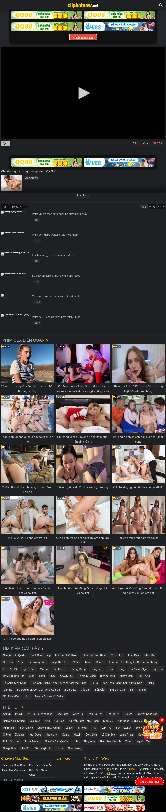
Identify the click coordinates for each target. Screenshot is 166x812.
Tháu (42, 675)
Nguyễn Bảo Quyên (14, 655)
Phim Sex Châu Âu (40, 765)
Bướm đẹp (126, 675)
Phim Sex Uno (11, 741)
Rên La (100, 662)
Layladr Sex (29, 669)
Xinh (31, 675)
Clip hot (111, 773)
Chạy (52, 675)
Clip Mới (25, 748)
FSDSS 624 (10, 669)
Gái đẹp (59, 720)
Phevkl (19, 713)
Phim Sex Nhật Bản (13, 765)
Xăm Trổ (106, 727)
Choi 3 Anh (117, 655)
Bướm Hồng (107, 675)
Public (150, 682)
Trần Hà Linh (94, 713)
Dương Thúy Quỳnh (49, 727)
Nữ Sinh (8, 662)
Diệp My (108, 720)
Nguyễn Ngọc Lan (146, 713)
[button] (83, 93)
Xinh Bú (7, 689)
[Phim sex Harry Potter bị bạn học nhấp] (15, 241)
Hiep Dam (134, 655)
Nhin (27, 696)
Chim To (78, 713)
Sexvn (7, 713)
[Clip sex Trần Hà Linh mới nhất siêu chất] (15, 303)
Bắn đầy (100, 689)
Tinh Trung (143, 675)
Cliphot (131, 769)
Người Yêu (143, 741)
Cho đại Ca (59, 669)
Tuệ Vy (127, 713)
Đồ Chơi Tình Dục (13, 675)
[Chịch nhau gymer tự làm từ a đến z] (15, 262)
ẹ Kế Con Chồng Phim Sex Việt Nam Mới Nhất (58, 682)
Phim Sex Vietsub (110, 741)
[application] (83, 93)
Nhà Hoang (74, 748)
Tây (94, 727)
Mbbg (75, 741)
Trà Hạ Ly (113, 713)
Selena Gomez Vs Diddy (49, 696)
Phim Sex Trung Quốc (38, 772)
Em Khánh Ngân (138, 669)
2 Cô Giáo (70, 689)
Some (65, 734)
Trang (142, 689)
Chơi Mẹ (149, 655)
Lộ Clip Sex (108, 734)
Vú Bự (44, 669)
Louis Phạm (127, 734)
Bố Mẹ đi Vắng (87, 675)
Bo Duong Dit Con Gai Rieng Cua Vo (38, 689)
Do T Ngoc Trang (41, 655)
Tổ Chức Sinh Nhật (14, 682)
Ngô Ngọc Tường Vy (130, 720)
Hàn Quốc (35, 734)
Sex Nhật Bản (43, 748)
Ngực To (158, 669)
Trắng (128, 741)
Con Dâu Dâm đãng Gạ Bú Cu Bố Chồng (133, 662)
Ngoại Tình (9, 748)
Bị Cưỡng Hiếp (37, 662)
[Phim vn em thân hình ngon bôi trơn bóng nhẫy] (15, 220)
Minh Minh (9, 727)
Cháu (110, 669)
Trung (120, 669)
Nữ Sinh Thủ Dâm (66, 655)
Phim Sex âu (32, 741)
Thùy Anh (89, 741)
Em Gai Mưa (117, 689)
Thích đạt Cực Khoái (93, 655)
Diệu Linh (91, 734)
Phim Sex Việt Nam (13, 770)
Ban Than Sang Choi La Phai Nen (122, 682)
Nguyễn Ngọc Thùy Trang (84, 720)
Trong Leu (96, 669)
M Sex (77, 662)
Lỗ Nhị (69, 727)
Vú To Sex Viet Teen (40, 713)
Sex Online (26, 727)
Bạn (132, 689)
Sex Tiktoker (123, 727)
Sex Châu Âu (31, 178)
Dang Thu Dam (59, 662)
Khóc (88, 662)
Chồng (7, 734)
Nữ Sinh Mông (11, 696)
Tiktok (59, 748)
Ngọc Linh (51, 734)
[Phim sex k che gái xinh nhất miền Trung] (15, 323)
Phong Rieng (78, 669)
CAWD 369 (66, 675)
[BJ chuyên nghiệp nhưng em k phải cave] (15, 282)
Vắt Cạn (85, 689)
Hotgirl (77, 734)
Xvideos (20, 734)
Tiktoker (82, 727)
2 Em (20, 662)
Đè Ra (94, 682)
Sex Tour (34, 720)
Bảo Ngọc (62, 713)
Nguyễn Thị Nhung (14, 720)
